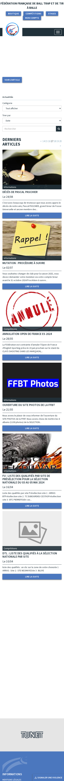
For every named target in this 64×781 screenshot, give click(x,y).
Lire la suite (32, 215)
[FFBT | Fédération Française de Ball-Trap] (12, 32)
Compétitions (33, 13)
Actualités (7, 96)
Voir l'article (12, 79)
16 (49, 141)
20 (60, 141)
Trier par (6, 115)
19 (57, 141)
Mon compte (32, 17)
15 (46, 141)
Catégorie (7, 103)
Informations (10, 187)
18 (55, 141)
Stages (52, 13)
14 (44, 141)
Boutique (13, 13)
